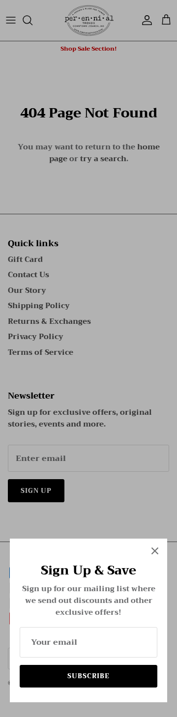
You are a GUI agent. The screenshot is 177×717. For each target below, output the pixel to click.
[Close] (155, 551)
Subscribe (88, 676)
